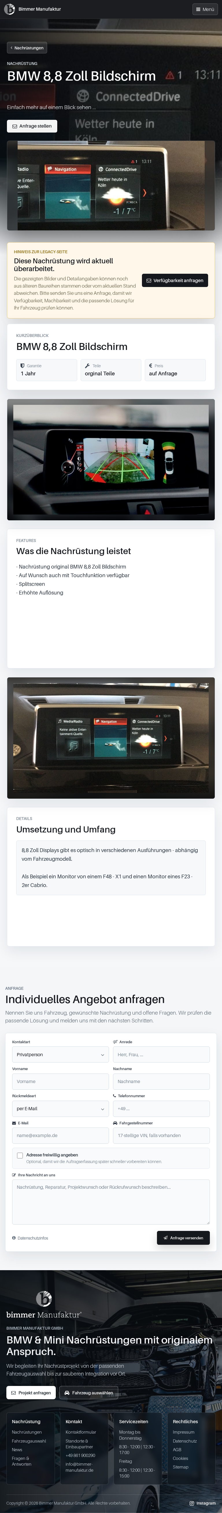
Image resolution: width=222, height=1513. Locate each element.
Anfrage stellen (35, 126)
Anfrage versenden (186, 1238)
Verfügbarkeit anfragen (178, 280)
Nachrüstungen (28, 47)
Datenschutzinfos (33, 1238)
